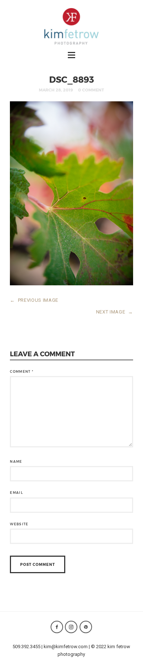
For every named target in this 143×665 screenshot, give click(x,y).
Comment (21, 371)
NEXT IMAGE (114, 312)
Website (19, 524)
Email (16, 493)
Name (16, 461)
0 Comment (91, 89)
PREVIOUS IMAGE (34, 300)
